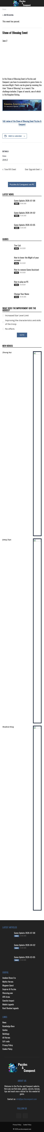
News (4, 1022)
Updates (16, 203)
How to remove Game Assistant (26, 269)
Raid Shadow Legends (10, 1008)
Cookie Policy (7, 1049)
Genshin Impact (8, 1000)
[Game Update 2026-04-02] (7, 216)
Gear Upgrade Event (32, 169)
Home (4, 9)
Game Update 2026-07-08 (24, 200)
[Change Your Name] (7, 297)
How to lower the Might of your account (26, 259)
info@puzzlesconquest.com (26, 1099)
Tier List (17, 245)
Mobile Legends (8, 1004)
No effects (10, 329)
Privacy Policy (7, 1045)
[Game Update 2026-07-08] (7, 204)
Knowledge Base (8, 1026)
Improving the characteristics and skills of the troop (23, 322)
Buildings (5, 1033)
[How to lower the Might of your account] (7, 261)
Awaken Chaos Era (9, 977)
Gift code (6, 1041)
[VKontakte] (25, 1115)
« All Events (7, 14)
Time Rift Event (10, 169)
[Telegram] (18, 1115)
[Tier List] (7, 249)
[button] (4, 3)
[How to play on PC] (7, 285)
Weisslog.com (7, 993)
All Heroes (6, 1037)
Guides (16, 248)
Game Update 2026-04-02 (24, 212)
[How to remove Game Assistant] (7, 273)
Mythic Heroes (7, 981)
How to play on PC (21, 281)
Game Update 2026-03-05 (24, 224)
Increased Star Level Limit (17, 315)
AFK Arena (6, 996)
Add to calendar (15, 136)
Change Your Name (21, 293)
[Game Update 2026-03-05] (7, 228)
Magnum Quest (8, 985)
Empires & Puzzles (9, 989)
